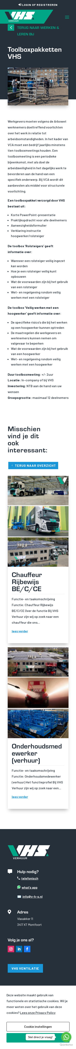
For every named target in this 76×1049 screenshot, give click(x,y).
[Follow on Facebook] (27, 949)
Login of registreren (40, 4)
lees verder (20, 631)
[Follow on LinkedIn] (19, 949)
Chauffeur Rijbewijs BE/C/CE (27, 581)
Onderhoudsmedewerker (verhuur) (37, 752)
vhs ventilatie (25, 968)
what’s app (29, 887)
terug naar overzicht (35, 465)
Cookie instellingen (38, 1026)
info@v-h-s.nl (32, 896)
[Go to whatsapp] (66, 1037)
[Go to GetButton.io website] (66, 1045)
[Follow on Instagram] (11, 949)
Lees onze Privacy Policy (38, 1012)
